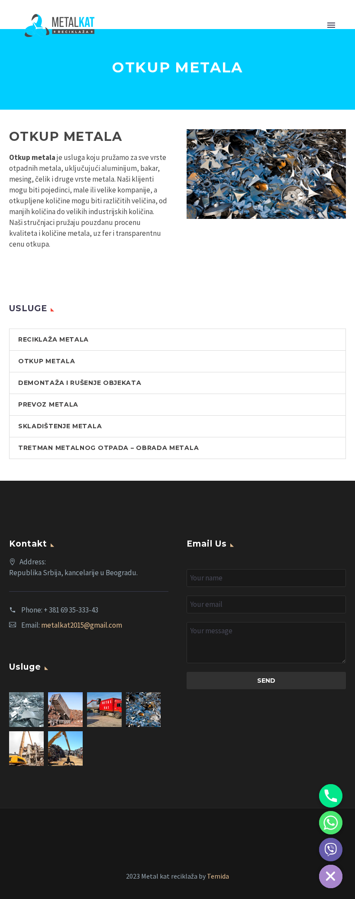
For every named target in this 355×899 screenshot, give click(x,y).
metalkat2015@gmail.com (81, 625)
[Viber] (330, 849)
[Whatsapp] (330, 822)
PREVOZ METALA (48, 404)
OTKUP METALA (46, 361)
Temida (218, 876)
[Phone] (330, 796)
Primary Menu (331, 25)
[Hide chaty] (330, 876)
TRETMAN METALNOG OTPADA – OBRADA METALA (108, 448)
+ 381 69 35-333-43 (71, 610)
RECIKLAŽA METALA (53, 339)
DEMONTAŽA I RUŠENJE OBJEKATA (80, 383)
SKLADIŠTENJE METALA (60, 426)
